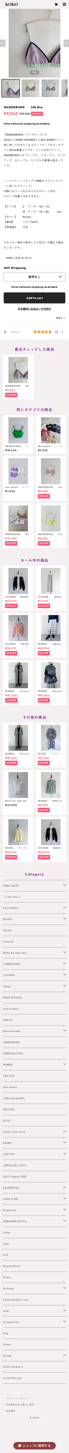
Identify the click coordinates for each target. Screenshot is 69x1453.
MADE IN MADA (12, 997)
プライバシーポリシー (17, 1398)
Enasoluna (9, 1210)
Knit (5, 1255)
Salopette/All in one (16, 1299)
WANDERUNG (11, 1042)
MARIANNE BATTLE (15, 1221)
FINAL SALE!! (11, 885)
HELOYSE (9, 1109)
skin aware (10, 1087)
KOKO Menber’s (13, 1366)
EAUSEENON (11, 1187)
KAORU (7, 1143)
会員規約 (10, 1411)
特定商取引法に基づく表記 (20, 1404)
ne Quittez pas (12, 1378)
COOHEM (9, 975)
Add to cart (34, 298)
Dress (7, 1277)
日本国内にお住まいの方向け (34, 309)
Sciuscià (8, 941)
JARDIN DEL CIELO (14, 1165)
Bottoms (8, 1288)
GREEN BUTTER (13, 1053)
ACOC (7, 1120)
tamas (7, 986)
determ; (8, 1020)
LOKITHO (9, 1154)
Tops (6, 1243)
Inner (6, 1310)
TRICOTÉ (9, 1076)
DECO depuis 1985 (14, 1176)
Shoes (7, 1344)
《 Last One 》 (12, 896)
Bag (5, 1333)
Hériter (7, 930)
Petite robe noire (14, 1131)
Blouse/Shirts (11, 1266)
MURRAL (8, 1064)
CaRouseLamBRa (14, 1098)
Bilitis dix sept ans (14, 952)
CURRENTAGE (11, 964)
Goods (7, 1355)
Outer (6, 1232)
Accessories (11, 1322)
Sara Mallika (11, 908)
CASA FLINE (10, 1199)
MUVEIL (8, 919)
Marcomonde (11, 1031)
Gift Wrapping (15, 268)
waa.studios (11, 1008)
